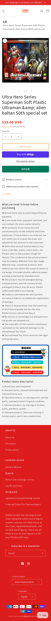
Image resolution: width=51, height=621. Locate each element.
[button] (3, 11)
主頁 (5, 21)
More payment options (25, 161)
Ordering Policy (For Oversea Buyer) (23, 504)
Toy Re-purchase (13, 485)
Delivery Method (13, 467)
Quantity (5, 131)
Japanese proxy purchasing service (22, 498)
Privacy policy (12, 449)
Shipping (5, 127)
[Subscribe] (42, 553)
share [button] (8, 193)
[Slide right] (32, 91)
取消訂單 (9, 473)
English (24, 596)
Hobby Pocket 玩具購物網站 (22, 616)
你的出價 (25, 170)
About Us (9, 437)
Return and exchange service (19, 479)
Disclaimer (10, 443)
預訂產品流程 (11, 492)
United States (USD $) (24, 582)
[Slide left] (20, 91)
